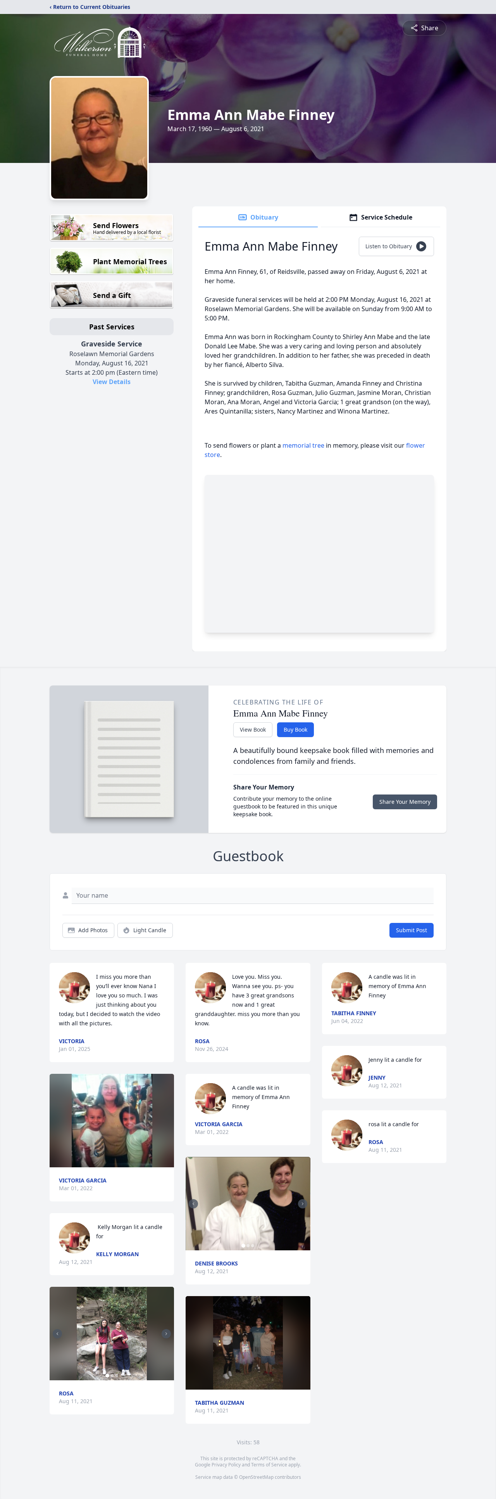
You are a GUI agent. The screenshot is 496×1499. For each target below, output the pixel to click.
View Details (112, 381)
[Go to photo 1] (107, 1376)
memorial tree (303, 445)
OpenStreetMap (256, 1477)
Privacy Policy (226, 1464)
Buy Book (295, 729)
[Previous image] (57, 1333)
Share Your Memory (405, 801)
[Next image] (166, 1333)
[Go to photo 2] (112, 1375)
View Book (253, 729)
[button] (112, 1120)
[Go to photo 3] (116, 1375)
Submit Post (411, 930)
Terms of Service (269, 1464)
